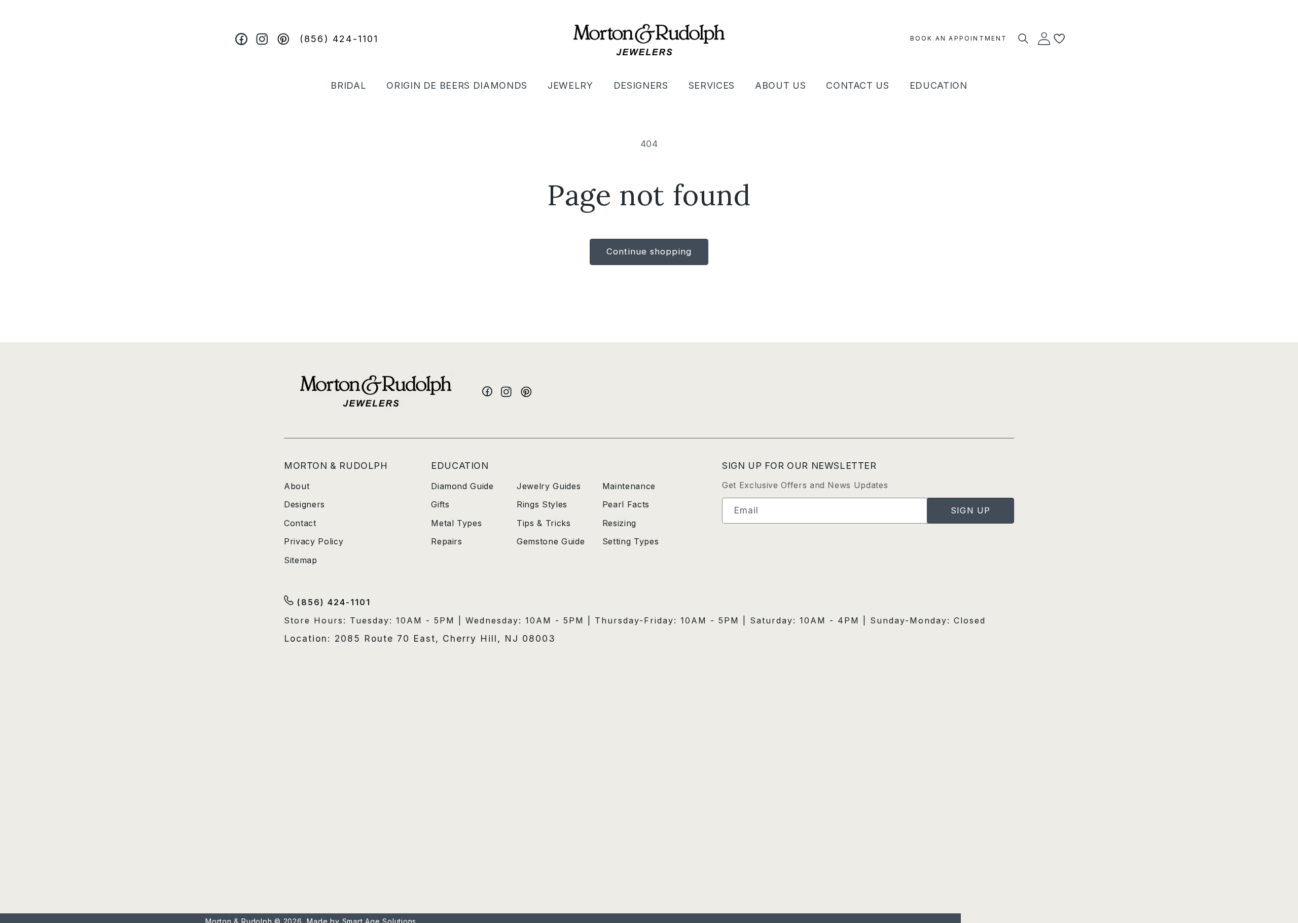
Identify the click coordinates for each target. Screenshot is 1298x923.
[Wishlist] (1059, 39)
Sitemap (300, 560)
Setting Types (630, 541)
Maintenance (629, 486)
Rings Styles (542, 504)
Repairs (446, 541)
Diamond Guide (462, 486)
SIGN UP (970, 510)
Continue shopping (649, 251)
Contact (300, 523)
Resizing (619, 523)
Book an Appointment (958, 38)
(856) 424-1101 (339, 38)
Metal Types (456, 523)
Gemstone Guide (551, 541)
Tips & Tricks (544, 523)
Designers (304, 504)
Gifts (440, 504)
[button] (348, 85)
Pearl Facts (626, 504)
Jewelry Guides (549, 486)
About (296, 486)
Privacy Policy (313, 541)
